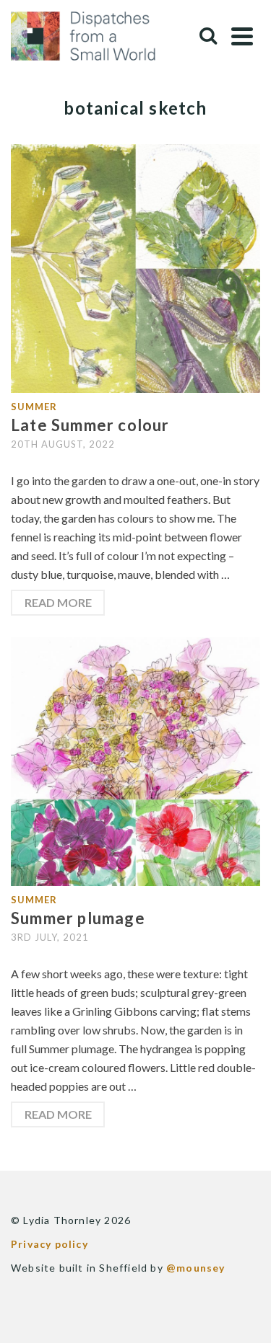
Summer (34, 406)
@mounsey (195, 1268)
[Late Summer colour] (135, 267)
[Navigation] (242, 36)
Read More (58, 602)
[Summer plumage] (135, 760)
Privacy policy (49, 1244)
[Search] (208, 36)
